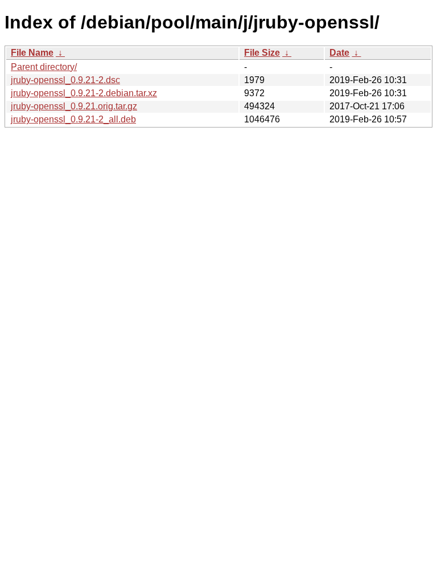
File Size (262, 53)
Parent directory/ (44, 67)
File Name (32, 53)
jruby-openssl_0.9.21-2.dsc (65, 80)
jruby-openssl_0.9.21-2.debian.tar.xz (84, 93)
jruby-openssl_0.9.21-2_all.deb (73, 119)
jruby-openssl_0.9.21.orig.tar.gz (74, 106)
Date (339, 53)
